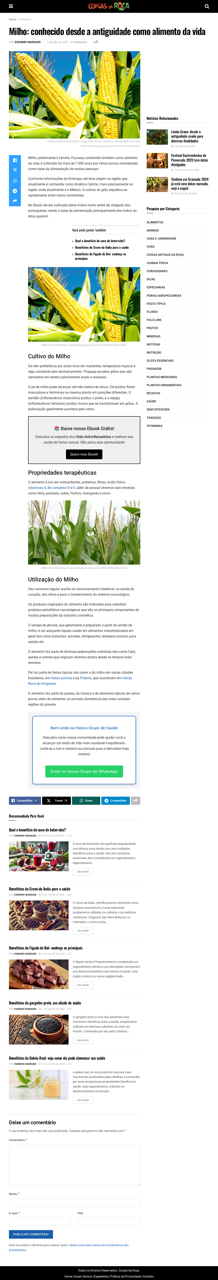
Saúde (151, 401)
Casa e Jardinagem (161, 238)
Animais (153, 230)
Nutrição (154, 352)
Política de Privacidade (125, 1276)
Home (12, 19)
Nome (14, 1194)
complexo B (61, 488)
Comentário (18, 1140)
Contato (148, 1276)
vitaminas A (37, 488)
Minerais (154, 336)
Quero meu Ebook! (84, 454)
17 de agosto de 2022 (186, 170)
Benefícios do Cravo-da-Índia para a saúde (102, 247)
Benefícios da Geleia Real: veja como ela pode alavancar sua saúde (57, 1058)
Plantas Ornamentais (164, 385)
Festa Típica (156, 304)
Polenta (86, 678)
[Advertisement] (179, 77)
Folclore (154, 320)
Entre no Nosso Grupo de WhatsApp (84, 771)
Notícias (153, 344)
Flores (152, 312)
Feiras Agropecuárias (164, 295)
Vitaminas (154, 426)
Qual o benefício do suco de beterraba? (100, 240)
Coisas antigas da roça (165, 255)
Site (80, 1213)
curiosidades (157, 271)
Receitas (153, 393)
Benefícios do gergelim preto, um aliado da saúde (45, 1003)
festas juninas (61, 678)
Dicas (151, 279)
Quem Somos (83, 1276)
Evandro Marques (28, 42)
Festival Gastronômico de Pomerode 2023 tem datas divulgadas (189, 160)
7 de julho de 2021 (57, 42)
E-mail (14, 1213)
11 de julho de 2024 (53, 1009)
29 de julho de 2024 (53, 836)
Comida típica (157, 263)
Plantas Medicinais (162, 377)
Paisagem (154, 369)
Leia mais (83, 872)
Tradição (154, 418)
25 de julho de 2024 (53, 895)
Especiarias (156, 287)
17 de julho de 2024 (53, 954)
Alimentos (25, 19)
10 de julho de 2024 (53, 1064)
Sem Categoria (158, 409)
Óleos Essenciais (160, 360)
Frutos (152, 328)
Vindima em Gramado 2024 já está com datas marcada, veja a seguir (190, 183)
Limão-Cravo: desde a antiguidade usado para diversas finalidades (187, 136)
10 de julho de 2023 (185, 193)
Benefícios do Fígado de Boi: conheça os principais (100, 256)
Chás (151, 246)
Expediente (101, 1276)
